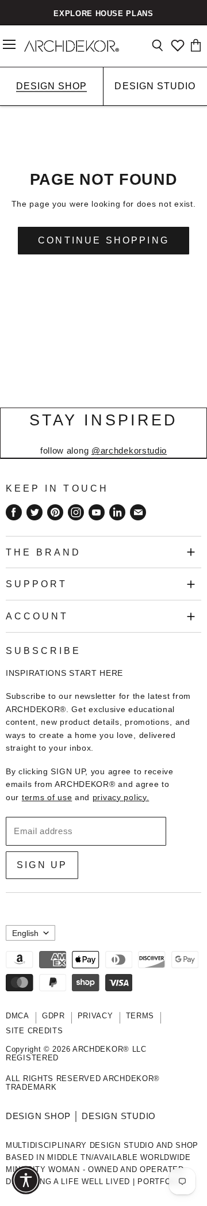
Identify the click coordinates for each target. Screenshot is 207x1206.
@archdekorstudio (129, 450)
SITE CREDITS (34, 1030)
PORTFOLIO (160, 1181)
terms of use (47, 797)
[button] (26, 1180)
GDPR (53, 1015)
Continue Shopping (103, 240)
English (25, 933)
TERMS (140, 1015)
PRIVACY (95, 1015)
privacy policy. (121, 797)
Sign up (42, 865)
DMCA (17, 1015)
